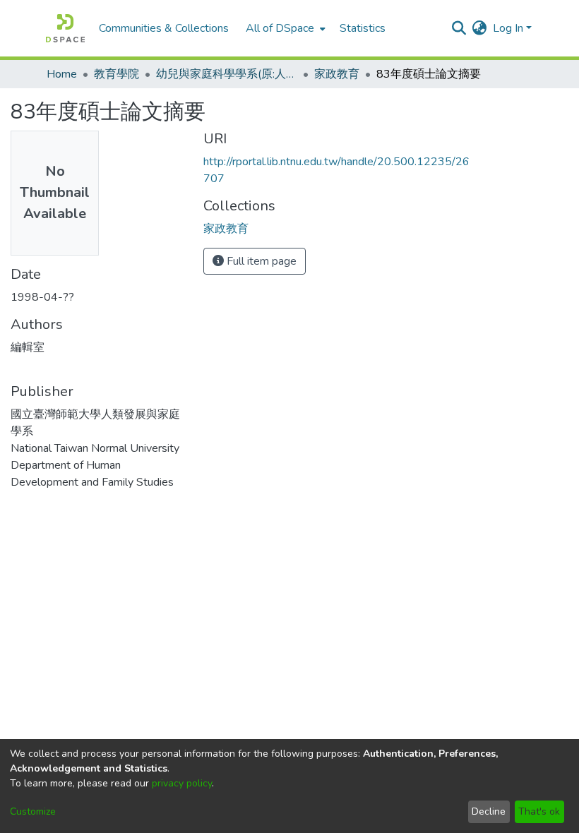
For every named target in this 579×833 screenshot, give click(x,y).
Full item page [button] (260, 261)
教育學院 (116, 74)
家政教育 (336, 74)
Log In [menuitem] (508, 28)
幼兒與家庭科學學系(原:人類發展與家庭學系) (226, 74)
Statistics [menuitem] (363, 28)
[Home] (65, 28)
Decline (489, 811)
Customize (33, 811)
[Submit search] (459, 28)
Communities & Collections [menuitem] (164, 28)
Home (62, 74)
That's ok (539, 811)
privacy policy (182, 783)
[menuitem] (284, 28)
